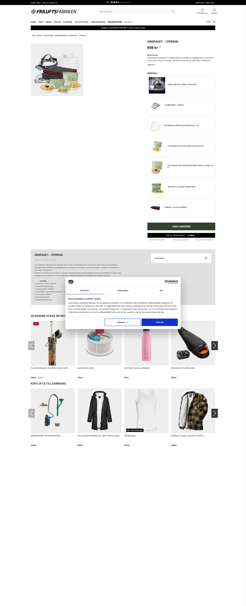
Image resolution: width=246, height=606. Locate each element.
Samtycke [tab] (84, 290)
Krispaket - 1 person (77, 35)
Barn (48, 22)
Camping (67, 22)
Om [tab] (161, 290)
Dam (41, 22)
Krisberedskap (61, 35)
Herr (33, 22)
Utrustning (48, 35)
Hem (33, 35)
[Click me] (160, 46)
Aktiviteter (81, 22)
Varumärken (98, 22)
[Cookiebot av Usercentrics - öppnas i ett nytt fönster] (166, 282)
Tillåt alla (160, 322)
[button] (123, 2)
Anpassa (121, 322)
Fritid (57, 22)
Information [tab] (123, 290)
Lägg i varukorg (181, 226)
